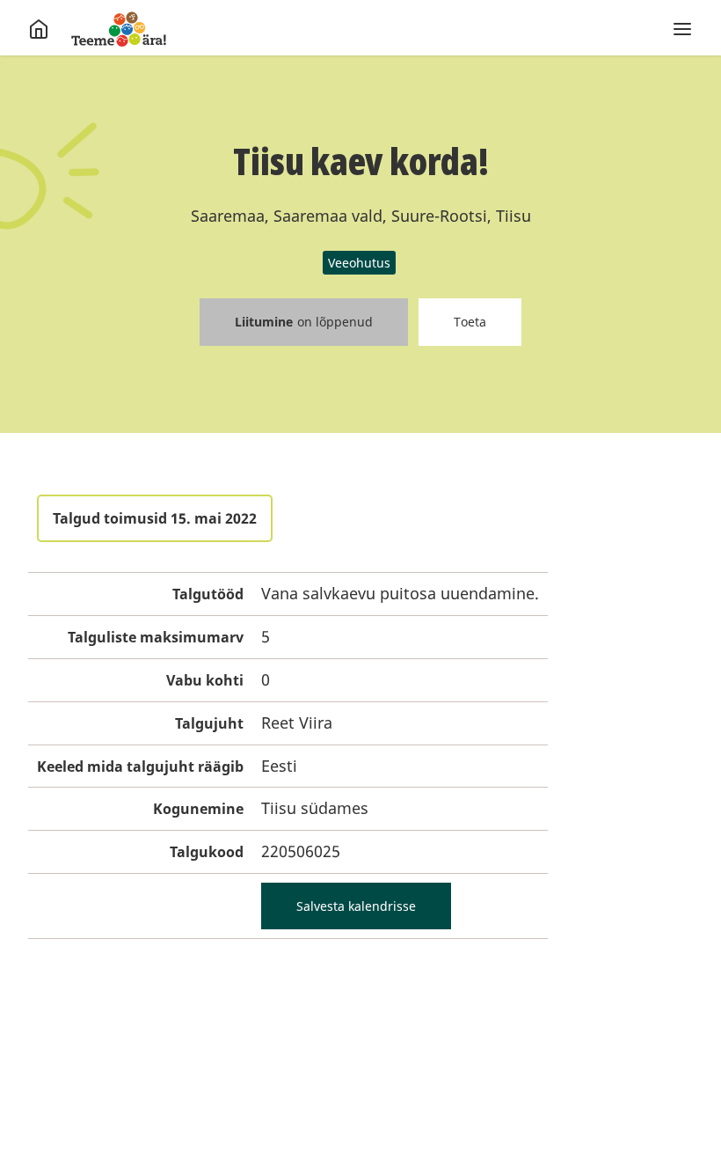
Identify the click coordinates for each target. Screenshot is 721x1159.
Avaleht (118, 29)
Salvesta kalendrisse (356, 906)
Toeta (470, 321)
